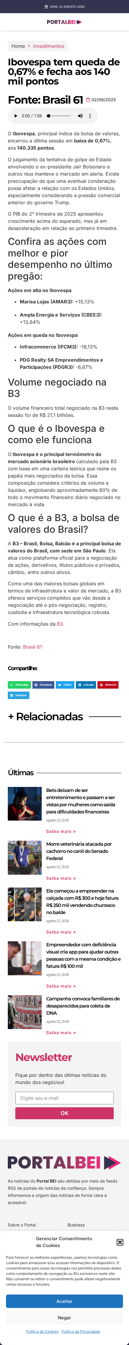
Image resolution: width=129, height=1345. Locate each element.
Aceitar (64, 1301)
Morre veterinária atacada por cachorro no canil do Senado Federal (79, 851)
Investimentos (48, 46)
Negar (64, 1318)
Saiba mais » (61, 831)
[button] (120, 1242)
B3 (60, 624)
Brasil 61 (32, 647)
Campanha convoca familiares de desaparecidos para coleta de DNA (83, 1006)
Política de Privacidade (81, 1331)
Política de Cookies (42, 1331)
